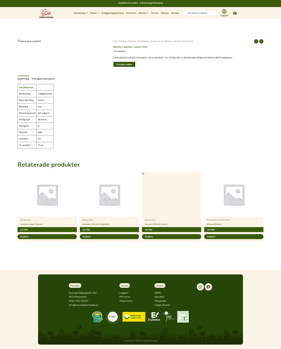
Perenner (132, 41)
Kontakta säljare (124, 64)
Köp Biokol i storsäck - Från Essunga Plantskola (140, 2)
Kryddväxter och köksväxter (150, 41)
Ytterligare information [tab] (43, 78)
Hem (115, 41)
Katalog (122, 41)
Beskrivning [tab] (23, 78)
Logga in (224, 15)
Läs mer (24, 229)
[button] (75, 285)
